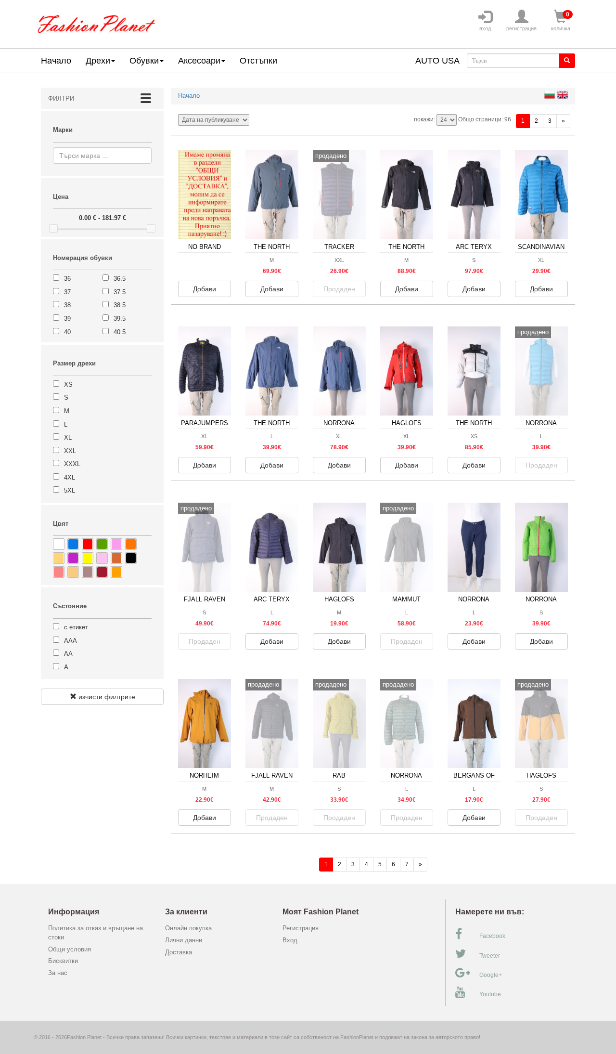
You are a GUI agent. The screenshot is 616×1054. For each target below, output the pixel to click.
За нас (57, 972)
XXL (70, 451)
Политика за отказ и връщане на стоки (95, 932)
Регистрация (300, 928)
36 (67, 278)
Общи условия (69, 949)
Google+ (490, 975)
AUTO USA (437, 60)
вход (485, 28)
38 (67, 305)
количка (560, 21)
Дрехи (98, 60)
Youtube (490, 994)
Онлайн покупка (188, 928)
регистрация (521, 28)
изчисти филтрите (106, 697)
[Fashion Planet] (96, 21)
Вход (289, 940)
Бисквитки (63, 960)
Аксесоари (199, 60)
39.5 (120, 318)
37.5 (120, 292)
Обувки (144, 60)
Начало (56, 60)
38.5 (120, 305)
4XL (69, 477)
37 (67, 292)
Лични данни (183, 940)
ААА (70, 640)
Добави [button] (204, 289)
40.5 (120, 332)
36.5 (120, 278)
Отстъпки (258, 60)
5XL (69, 490)
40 (67, 332)
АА (68, 653)
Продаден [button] (339, 289)
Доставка (178, 952)
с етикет (76, 627)
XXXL (72, 464)
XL (68, 437)
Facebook (492, 936)
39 (67, 318)
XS (68, 384)
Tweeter (489, 955)
